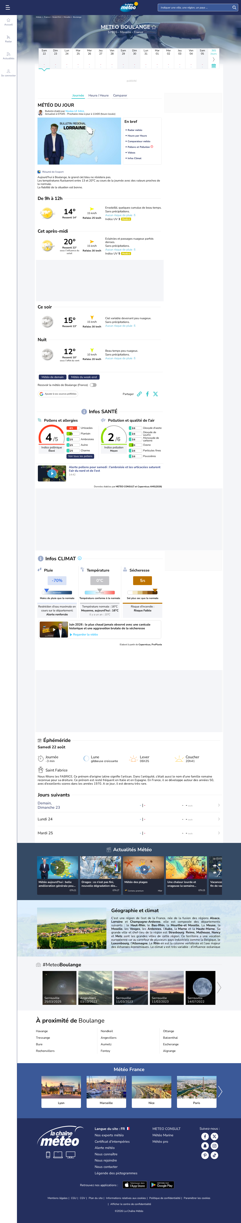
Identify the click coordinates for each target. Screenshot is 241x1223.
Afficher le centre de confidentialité (130, 1204)
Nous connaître (106, 1154)
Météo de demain (53, 377)
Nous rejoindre (106, 1160)
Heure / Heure (98, 95)
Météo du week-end (84, 377)
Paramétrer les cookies (197, 1198)
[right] (219, 871)
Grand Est (56, 17)
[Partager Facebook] (147, 394)
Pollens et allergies (61, 420)
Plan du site (96, 1198)
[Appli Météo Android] (162, 1185)
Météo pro (160, 1141)
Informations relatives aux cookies (126, 1198)
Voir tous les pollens (80, 456)
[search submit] (234, 7)
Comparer (120, 95)
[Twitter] (214, 1136)
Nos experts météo (109, 1135)
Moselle (67, 17)
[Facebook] (205, 1136)
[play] (52, 473)
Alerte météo (105, 1148)
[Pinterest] (205, 1155)
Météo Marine (163, 1135)
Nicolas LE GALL (75, 111)
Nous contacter (106, 1167)
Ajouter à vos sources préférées (60, 393)
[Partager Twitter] (155, 394)
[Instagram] (214, 1146)
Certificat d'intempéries (112, 1141)
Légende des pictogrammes (116, 1173)
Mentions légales (58, 1198)
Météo (38, 17)
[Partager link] (139, 394)
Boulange (77, 17)
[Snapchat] (205, 1146)
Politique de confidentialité (164, 1198)
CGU (73, 1198)
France (47, 17)
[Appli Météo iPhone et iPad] (135, 1185)
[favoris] (153, 27)
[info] (79, 558)
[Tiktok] (214, 1155)
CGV (82, 1198)
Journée (78, 95)
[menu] (8, 8)
